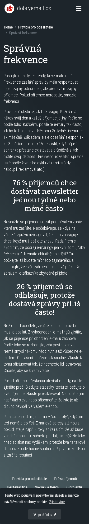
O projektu (74, 487)
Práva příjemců (65, 478)
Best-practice (17, 487)
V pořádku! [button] (44, 514)
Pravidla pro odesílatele (35, 27)
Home (8, 27)
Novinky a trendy (47, 487)
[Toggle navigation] (78, 8)
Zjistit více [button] (57, 502)
